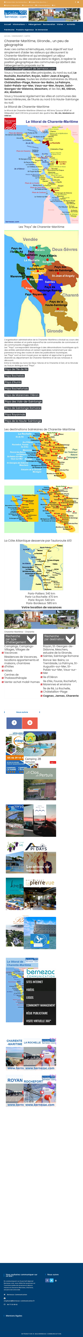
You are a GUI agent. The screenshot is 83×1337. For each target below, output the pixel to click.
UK (54, 5)
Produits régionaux (25, 30)
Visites (60, 24)
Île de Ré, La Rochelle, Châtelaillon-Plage (56, 690)
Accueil (7, 24)
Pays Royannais (15, 414)
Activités (71, 24)
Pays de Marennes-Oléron (21, 395)
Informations (19, 24)
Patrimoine (9, 30)
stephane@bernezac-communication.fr (19, 1301)
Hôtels (8, 670)
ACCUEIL (7, 36)
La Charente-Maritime (43, 5)
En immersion (41, 30)
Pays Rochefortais (16, 388)
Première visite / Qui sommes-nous (16, 2)
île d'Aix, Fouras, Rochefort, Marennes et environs (60, 683)
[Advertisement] (23, 1124)
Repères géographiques (13, 5)
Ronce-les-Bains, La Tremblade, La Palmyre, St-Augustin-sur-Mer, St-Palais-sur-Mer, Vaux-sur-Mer (60, 666)
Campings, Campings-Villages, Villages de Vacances (19, 649)
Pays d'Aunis (13, 382)
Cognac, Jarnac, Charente (61, 695)
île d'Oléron (50, 677)
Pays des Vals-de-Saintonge (23, 401)
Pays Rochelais (14, 375)
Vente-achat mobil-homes (22, 682)
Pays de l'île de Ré (16, 369)
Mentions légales (14, 1315)
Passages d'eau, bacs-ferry (38, 2)
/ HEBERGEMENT (17, 36)
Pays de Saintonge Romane (22, 408)
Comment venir (28, 5)
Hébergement (34, 24)
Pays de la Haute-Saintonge (23, 421)
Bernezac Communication (49, 1334)
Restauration (49, 24)
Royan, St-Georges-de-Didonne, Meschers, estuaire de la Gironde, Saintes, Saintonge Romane (61, 651)
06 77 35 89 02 (12, 1304)
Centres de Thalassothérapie (15, 676)
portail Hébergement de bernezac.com (30, 68)
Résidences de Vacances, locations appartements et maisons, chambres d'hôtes (21, 661)
